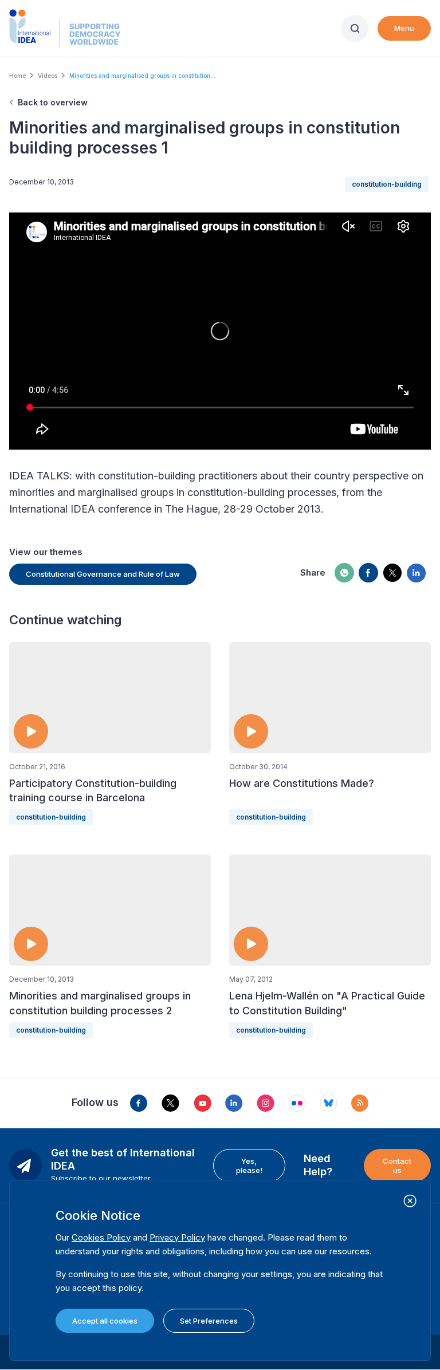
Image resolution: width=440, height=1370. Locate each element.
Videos (47, 75)
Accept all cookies (105, 1320)
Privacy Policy (177, 1237)
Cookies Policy (101, 1237)
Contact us (397, 1165)
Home (17, 75)
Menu (404, 28)
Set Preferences (209, 1320)
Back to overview (53, 102)
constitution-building (387, 184)
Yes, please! (249, 1165)
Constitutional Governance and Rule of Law (103, 573)
